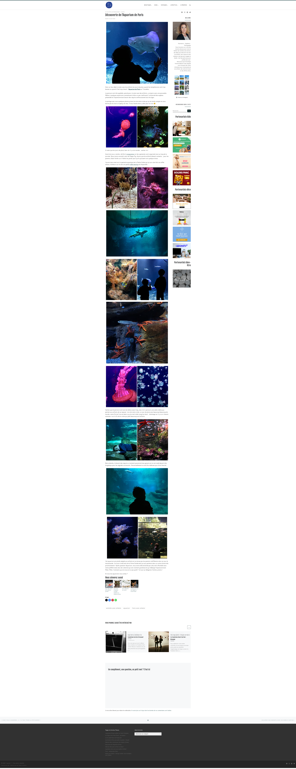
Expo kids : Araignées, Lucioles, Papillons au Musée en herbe (117, 591)
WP (8, 765)
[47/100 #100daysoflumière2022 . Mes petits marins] (182, 82)
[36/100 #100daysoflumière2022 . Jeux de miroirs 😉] (182, 93)
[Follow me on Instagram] (184, 12)
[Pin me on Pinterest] (187, 12)
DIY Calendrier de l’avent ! (125, 589)
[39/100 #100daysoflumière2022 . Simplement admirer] (177, 87)
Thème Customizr (22, 765)
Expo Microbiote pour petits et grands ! (108, 590)
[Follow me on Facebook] (182, 12)
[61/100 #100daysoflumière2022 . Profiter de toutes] (182, 77)
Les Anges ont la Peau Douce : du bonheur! (115, 735)
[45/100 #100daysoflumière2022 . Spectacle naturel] (177, 82)
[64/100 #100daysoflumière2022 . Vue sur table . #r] (187, 82)
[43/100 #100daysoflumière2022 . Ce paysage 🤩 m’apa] (187, 77)
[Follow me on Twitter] (190, 12)
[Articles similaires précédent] (185, 627)
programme (130, 154)
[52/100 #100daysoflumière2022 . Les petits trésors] (177, 93)
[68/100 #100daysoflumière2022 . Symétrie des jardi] (182, 87)
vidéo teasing (134, 164)
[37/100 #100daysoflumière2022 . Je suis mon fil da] (177, 77)
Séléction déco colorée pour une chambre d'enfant (117, 742)
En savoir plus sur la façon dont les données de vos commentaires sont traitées (151, 710)
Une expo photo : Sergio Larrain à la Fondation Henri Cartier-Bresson (180, 637)
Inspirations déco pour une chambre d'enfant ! (116, 749)
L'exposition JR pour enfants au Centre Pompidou (116, 733)
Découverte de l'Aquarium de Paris (113, 744)
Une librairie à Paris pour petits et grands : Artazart (117, 740)
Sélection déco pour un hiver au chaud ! (114, 746)
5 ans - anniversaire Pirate (111, 751)
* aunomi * (8, 763)
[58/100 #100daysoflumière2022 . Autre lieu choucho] (187, 93)
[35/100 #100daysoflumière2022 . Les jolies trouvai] (187, 87)
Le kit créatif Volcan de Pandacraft (113, 737)
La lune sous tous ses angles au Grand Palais (134, 590)
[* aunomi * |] (109, 5)
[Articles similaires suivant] (189, 627)
